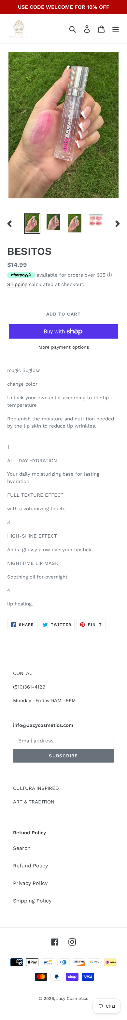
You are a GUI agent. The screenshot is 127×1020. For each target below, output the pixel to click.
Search (22, 848)
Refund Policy (30, 866)
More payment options (63, 347)
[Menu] (115, 28)
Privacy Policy (30, 883)
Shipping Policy (32, 901)
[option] (32, 223)
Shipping (17, 284)
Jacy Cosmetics (72, 998)
